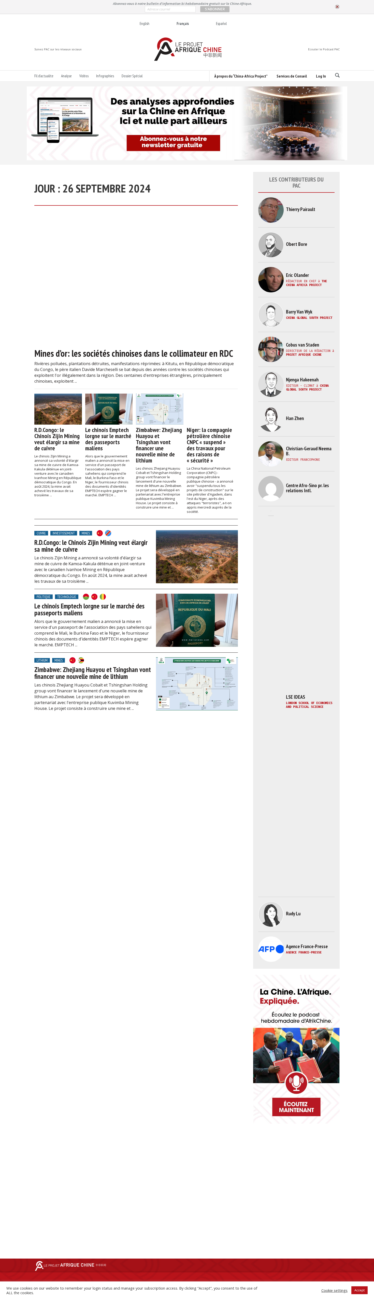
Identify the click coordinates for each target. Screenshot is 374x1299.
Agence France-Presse (307, 946)
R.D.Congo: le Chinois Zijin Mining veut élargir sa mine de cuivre (57, 439)
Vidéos (84, 75)
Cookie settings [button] (334, 1290)
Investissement (64, 533)
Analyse (66, 75)
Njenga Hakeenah (302, 379)
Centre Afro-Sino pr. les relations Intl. (307, 488)
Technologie (66, 596)
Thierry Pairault (300, 209)
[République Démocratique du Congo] (108, 533)
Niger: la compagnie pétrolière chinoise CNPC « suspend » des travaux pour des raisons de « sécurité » (209, 445)
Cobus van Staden (302, 344)
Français (183, 23)
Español (221, 23)
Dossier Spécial (132, 75)
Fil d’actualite (43, 75)
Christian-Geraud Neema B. (309, 451)
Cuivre (41, 533)
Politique (43, 596)
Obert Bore (296, 244)
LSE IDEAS (295, 697)
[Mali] (103, 597)
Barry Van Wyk (299, 311)
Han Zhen (295, 418)
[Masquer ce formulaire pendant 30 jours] (337, 7)
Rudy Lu (293, 913)
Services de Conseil (292, 76)
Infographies (105, 75)
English (144, 23)
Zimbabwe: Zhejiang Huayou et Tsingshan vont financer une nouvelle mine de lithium (159, 445)
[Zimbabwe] (81, 660)
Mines (86, 533)
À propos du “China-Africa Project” (240, 76)
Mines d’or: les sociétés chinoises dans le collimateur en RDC (133, 353)
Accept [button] (359, 1290)
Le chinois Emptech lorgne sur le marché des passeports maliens (108, 439)
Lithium (42, 660)
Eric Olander (297, 275)
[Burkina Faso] (86, 597)
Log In (321, 76)
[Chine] (100, 533)
